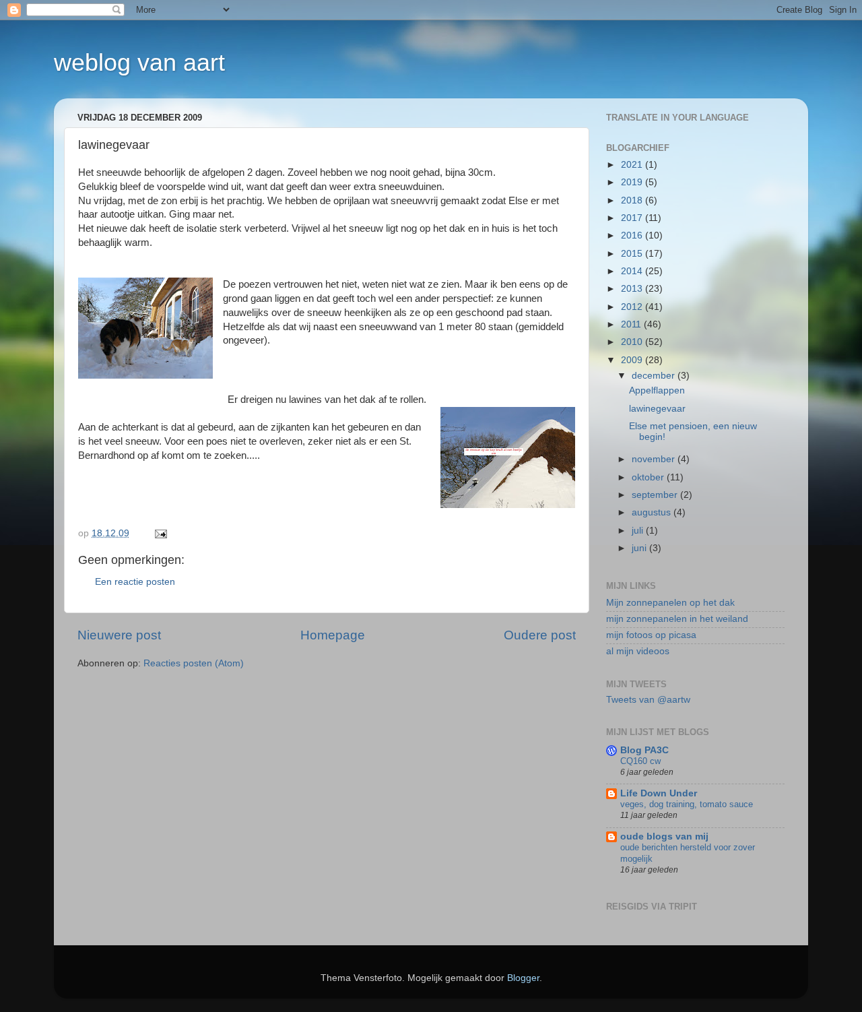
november (654, 459)
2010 (633, 342)
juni (640, 548)
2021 (633, 165)
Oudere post (540, 635)
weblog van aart (139, 62)
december (654, 376)
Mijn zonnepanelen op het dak (670, 603)
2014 (633, 271)
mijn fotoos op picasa (651, 635)
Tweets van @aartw (648, 700)
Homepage (332, 635)
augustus (652, 512)
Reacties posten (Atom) (193, 663)
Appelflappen (657, 390)
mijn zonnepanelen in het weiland (677, 619)
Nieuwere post (119, 635)
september (656, 495)
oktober (649, 477)
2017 (633, 218)
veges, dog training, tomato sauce (686, 804)
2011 (632, 324)
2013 (633, 289)
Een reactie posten (135, 582)
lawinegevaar (657, 409)
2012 (633, 307)
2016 (633, 235)
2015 (633, 254)
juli (639, 531)
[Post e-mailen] (160, 533)
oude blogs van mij (664, 836)
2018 (633, 200)
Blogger (523, 978)
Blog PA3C (644, 750)
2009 (633, 360)
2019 (633, 182)
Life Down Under (658, 793)
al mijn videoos (637, 651)
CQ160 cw (640, 761)
